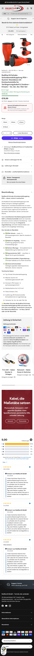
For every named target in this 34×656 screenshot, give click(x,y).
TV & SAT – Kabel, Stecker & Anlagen (8, 372)
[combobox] (17, 13)
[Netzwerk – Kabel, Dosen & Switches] (24, 360)
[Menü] (2, 8)
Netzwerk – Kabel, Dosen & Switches (24, 371)
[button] (31, 8)
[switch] (3, 654)
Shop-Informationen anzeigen (12, 153)
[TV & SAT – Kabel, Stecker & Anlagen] (8, 360)
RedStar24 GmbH (9, 652)
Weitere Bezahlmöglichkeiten (17, 142)
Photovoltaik (22, 421)
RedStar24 (4, 70)
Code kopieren (22, 31)
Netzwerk (10, 421)
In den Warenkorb (23, 133)
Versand (10, 101)
